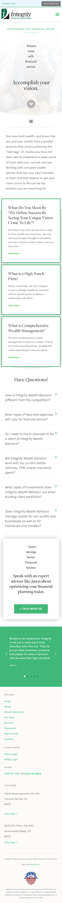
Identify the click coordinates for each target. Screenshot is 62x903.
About (7, 706)
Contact (8, 739)
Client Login (10, 754)
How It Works (11, 733)
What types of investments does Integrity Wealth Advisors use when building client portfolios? (30, 492)
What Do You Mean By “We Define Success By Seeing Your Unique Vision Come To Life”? (30, 215)
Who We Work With (14, 712)
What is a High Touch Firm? (26, 276)
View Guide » (14, 254)
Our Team (9, 717)
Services (9, 723)
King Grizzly (35, 864)
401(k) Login (10, 759)
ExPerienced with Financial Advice (31, 29)
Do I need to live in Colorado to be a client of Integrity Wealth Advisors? (29, 438)
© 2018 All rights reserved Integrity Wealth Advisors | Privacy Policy (31, 859)
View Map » (10, 813)
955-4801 (14, 773)
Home (7, 701)
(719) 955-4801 (8, 3)
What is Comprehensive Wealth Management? (28, 328)
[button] (57, 14)
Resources (10, 728)
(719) (6, 773)
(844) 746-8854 (32, 773)
